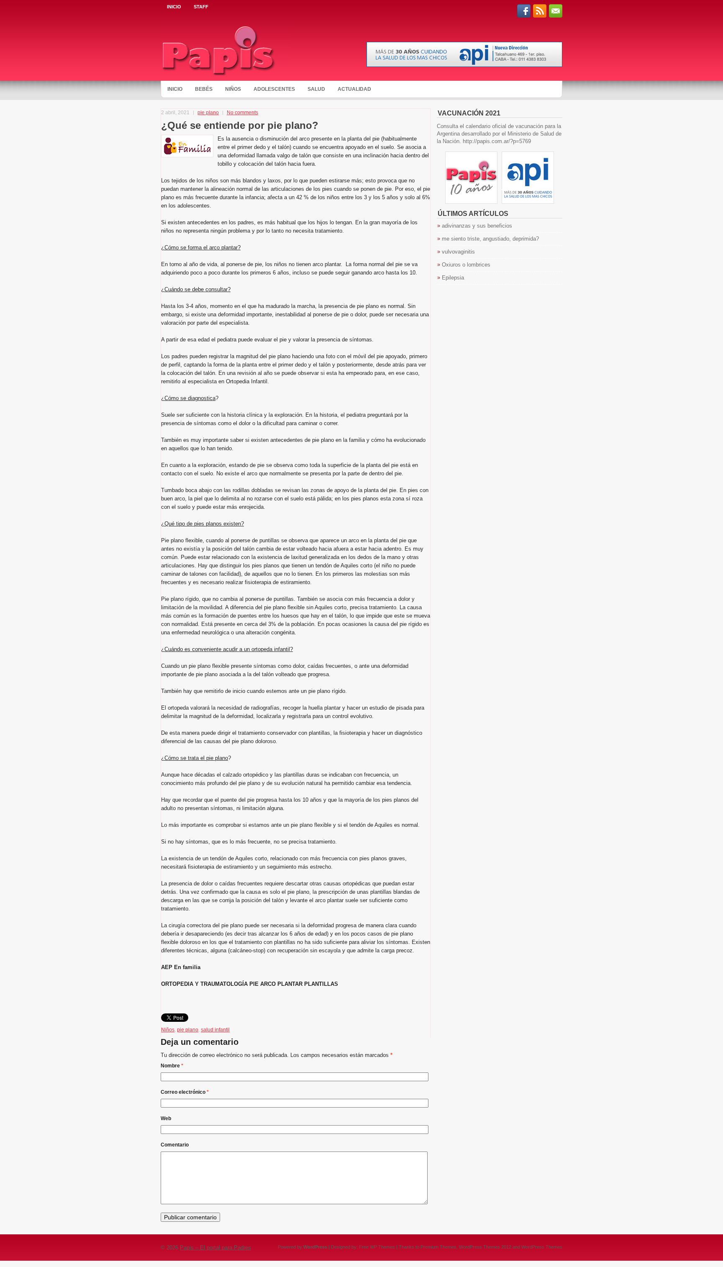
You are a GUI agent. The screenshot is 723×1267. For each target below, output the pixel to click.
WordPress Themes (541, 1246)
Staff (201, 6)
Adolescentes (274, 89)
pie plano (208, 112)
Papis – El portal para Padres (215, 1247)
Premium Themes (438, 1246)
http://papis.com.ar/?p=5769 (497, 141)
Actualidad (354, 89)
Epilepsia (453, 277)
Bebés (204, 89)
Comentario (175, 1145)
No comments (242, 112)
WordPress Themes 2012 (485, 1246)
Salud (316, 89)
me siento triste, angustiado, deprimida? (490, 239)
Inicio (174, 6)
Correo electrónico (185, 1092)
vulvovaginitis (458, 252)
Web (166, 1118)
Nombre (172, 1066)
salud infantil (215, 1030)
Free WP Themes (377, 1246)
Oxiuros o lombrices (466, 265)
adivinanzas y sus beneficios (477, 226)
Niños (233, 89)
